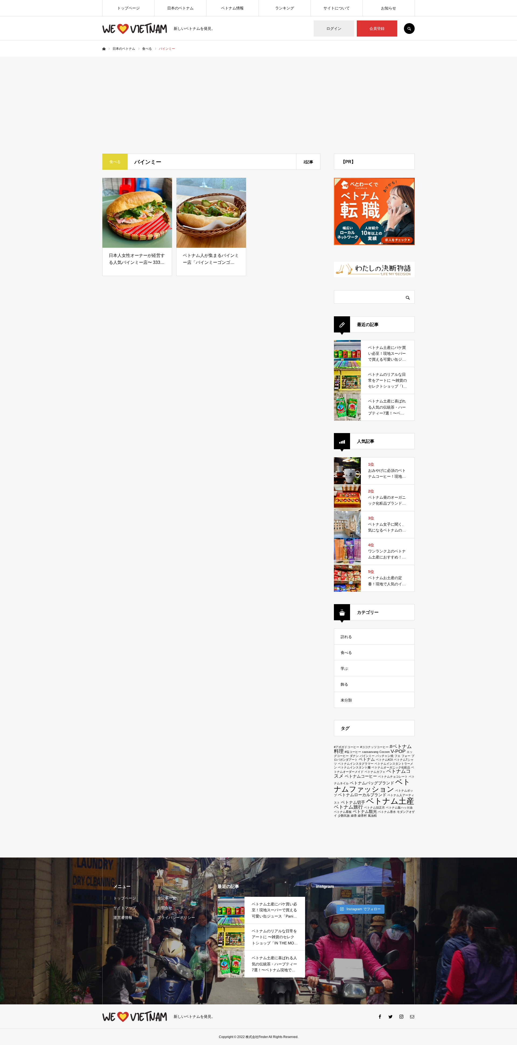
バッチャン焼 (384, 755)
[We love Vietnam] (134, 28)
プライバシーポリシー (176, 917)
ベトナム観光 (365, 811)
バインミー (367, 755)
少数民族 (344, 815)
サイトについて (336, 8)
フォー (405, 755)
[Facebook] (379, 1016)
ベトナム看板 (343, 811)
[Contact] (412, 1016)
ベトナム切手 (353, 802)
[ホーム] (104, 49)
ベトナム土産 (390, 800)
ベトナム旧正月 (374, 807)
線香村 (362, 815)
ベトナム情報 (232, 8)
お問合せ (164, 908)
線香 (354, 815)
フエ (397, 755)
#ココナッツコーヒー (374, 747)
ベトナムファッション (372, 785)
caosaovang (370, 751)
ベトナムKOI (384, 759)
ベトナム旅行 (348, 807)
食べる (346, 652)
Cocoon (384, 751)
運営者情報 (122, 917)
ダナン (354, 755)
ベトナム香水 (387, 811)
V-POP (398, 751)
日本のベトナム (180, 8)
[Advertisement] (258, 97)
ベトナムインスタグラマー (355, 763)
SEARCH (409, 28)
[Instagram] (401, 1016)
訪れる (346, 637)
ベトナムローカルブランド (362, 795)
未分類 (346, 700)
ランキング (284, 8)
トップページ (128, 8)
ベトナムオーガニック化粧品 (391, 767)
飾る (344, 684)
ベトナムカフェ (375, 771)
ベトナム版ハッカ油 (399, 807)
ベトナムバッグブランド (372, 783)
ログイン (333, 28)
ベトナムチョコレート (393, 776)
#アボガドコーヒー (346, 747)
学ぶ (344, 668)
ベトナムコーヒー (361, 776)
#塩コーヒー (353, 751)
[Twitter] (390, 1016)
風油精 (372, 815)
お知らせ (388, 8)
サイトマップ (124, 908)
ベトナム (367, 759)
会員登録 (377, 28)
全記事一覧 (166, 898)
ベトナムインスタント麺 (354, 767)
